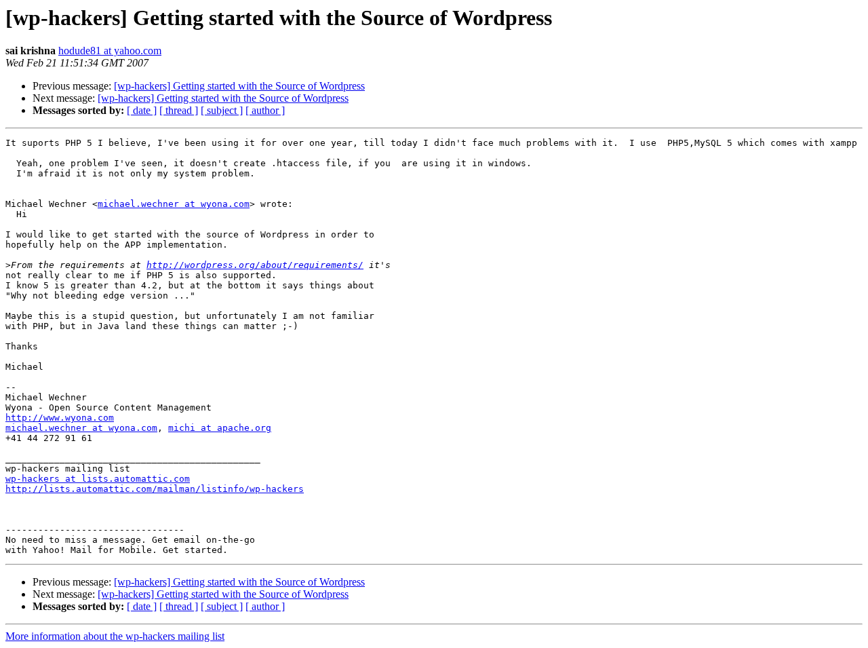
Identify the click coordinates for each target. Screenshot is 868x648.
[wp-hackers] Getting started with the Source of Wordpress (239, 86)
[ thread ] (178, 110)
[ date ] (142, 110)
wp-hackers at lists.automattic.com (97, 479)
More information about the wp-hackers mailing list (114, 636)
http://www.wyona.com (59, 418)
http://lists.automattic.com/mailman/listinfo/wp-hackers (154, 489)
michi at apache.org (219, 428)
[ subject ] (222, 110)
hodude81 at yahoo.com (109, 50)
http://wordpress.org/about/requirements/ (254, 265)
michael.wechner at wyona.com (174, 204)
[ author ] (265, 110)
